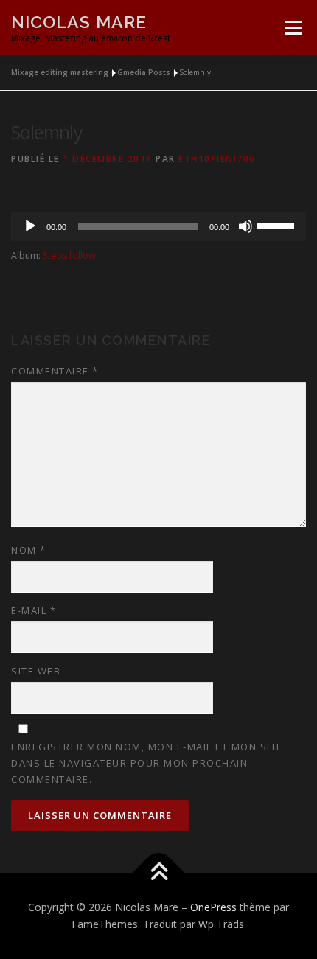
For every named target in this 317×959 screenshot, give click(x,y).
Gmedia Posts (143, 72)
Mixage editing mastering (59, 72)
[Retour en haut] (159, 872)
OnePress (213, 907)
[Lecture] (30, 226)
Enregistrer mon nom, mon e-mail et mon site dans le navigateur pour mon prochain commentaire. (147, 763)
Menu (292, 27)
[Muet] (245, 226)
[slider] (278, 225)
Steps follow (69, 255)
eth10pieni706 (217, 159)
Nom (28, 550)
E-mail (33, 610)
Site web (35, 670)
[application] (158, 226)
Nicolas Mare (79, 22)
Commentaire (55, 370)
